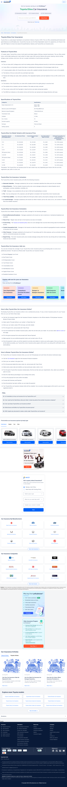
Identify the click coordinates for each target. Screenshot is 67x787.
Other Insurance (6, 735)
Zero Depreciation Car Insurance (9, 291)
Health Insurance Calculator (23, 739)
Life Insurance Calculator (22, 737)
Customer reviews (37, 728)
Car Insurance (13, 32)
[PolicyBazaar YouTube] (63, 751)
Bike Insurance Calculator (22, 745)
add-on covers (60, 330)
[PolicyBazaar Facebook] (53, 751)
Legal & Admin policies (54, 732)
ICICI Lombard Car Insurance (54, 569)
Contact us (52, 735)
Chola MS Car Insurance (33, 560)
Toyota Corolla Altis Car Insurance (12, 696)
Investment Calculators (24, 726)
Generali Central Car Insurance (11, 569)
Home (2, 32)
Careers (51, 730)
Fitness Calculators (23, 728)
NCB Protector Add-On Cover (51, 291)
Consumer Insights (37, 734)
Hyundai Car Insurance (55, 525)
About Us (52, 726)
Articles (35, 726)
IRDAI (2, 759)
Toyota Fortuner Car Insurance (54, 696)
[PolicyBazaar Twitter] (56, 751)
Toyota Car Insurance (55, 534)
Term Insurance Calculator (22, 732)
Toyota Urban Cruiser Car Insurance (33, 705)
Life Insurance (6, 728)
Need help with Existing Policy (33, 489)
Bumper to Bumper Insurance (38, 291)
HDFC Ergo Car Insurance (33, 569)
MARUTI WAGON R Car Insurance (9, 439)
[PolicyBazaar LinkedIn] (60, 751)
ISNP (51, 734)
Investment (5, 732)
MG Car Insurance (54, 543)
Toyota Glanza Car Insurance (54, 700)
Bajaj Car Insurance (11, 560)
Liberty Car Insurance (55, 578)
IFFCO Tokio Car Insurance (11, 578)
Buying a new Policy (31, 487)
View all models (33, 710)
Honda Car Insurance (33, 534)
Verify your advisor (54, 737)
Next (33, 509)
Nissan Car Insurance (33, 543)
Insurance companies (38, 730)
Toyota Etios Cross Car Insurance (33, 696)
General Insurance (6, 726)
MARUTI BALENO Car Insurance (46, 439)
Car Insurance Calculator (22, 743)
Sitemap (51, 728)
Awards (35, 732)
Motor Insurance (7, 32)
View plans (9, 297)
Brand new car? (33, 22)
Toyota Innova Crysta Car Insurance (33, 700)
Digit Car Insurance (54, 560)
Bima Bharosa (6, 759)
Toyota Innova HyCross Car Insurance (54, 705)
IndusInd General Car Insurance (33, 578)
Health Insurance (6, 734)
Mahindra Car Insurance (11, 534)
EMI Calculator (20, 734)
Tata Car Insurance (33, 525)
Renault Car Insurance (11, 543)
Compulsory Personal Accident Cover (24, 292)
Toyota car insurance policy (20, 222)
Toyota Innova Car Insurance (12, 700)
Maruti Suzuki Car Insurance (11, 525)
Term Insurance (6, 730)
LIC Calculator (20, 735)
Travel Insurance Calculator (23, 741)
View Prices (44, 18)
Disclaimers (3, 716)
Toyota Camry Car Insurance (12, 705)
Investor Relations (53, 739)
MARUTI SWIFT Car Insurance (27, 439)
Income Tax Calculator (22, 730)
